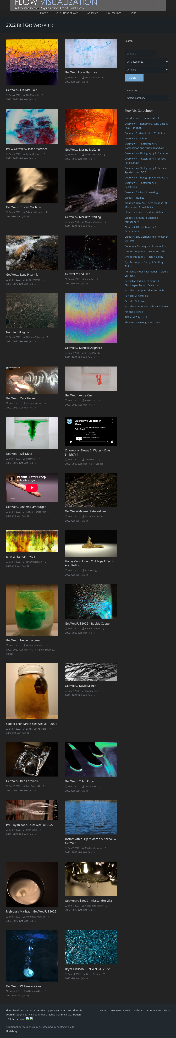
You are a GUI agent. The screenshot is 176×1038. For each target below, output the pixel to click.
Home (103, 1010)
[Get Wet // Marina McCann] (91, 127)
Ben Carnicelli (33, 786)
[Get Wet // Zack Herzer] (32, 380)
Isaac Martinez (33, 154)
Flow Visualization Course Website (26, 1010)
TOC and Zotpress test (137, 317)
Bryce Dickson (93, 974)
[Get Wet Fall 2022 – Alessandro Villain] (91, 879)
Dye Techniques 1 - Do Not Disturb (145, 251)
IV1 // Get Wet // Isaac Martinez (26, 149)
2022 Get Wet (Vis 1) (24, 99)
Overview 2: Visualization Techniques (146, 133)
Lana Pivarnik (33, 279)
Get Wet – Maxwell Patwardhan (85, 511)
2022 (9, 99)
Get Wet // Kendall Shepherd (83, 348)
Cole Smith (90, 459)
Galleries (139, 1010)
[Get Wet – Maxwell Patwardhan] (91, 490)
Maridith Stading (93, 222)
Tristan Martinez (34, 212)
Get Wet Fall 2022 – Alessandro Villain (89, 901)
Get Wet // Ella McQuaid (21, 90)
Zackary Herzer (33, 403)
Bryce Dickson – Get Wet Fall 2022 (87, 969)
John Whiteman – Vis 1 (20, 557)
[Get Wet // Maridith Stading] (91, 190)
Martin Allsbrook (93, 848)
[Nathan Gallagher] (32, 310)
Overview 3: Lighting (136, 138)
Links (167, 1010)
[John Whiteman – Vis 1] (32, 541)
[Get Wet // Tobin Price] (91, 759)
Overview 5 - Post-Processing (141, 192)
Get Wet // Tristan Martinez (23, 207)
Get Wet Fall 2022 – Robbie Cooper (88, 623)
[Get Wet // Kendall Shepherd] (91, 318)
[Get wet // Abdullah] (91, 253)
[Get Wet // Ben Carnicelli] (32, 759)
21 (50, 728)
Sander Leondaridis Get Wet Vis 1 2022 (31, 724)
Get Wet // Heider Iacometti (24, 640)
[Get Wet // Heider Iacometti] (32, 610)
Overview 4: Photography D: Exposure (146, 177)
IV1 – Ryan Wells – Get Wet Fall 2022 (30, 825)
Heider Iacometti (34, 645)
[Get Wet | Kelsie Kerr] (91, 379)
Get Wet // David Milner (80, 686)
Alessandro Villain (94, 905)
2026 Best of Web (120, 1010)
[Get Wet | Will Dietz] (32, 433)
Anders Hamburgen (36, 511)
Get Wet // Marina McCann (82, 149)
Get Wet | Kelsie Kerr (78, 395)
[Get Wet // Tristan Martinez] (32, 185)
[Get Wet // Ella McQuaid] (32, 62)
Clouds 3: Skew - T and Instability (144, 212)
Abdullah (89, 279)
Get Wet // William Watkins (23, 986)
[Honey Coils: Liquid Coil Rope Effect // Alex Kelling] (91, 543)
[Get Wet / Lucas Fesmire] (91, 53)
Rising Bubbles (45, 649)
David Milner (91, 691)
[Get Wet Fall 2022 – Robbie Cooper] (91, 601)
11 (49, 916)
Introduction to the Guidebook (142, 118)
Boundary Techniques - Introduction (146, 246)
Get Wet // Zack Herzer (21, 398)
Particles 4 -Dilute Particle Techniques (146, 306)
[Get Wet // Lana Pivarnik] (32, 253)
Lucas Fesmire (92, 77)
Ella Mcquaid (32, 95)
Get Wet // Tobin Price (79, 781)
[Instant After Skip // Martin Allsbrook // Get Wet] (91, 817)
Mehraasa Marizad (35, 916)
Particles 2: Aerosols (136, 295)
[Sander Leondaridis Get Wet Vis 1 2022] (32, 691)
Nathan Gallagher (17, 332)
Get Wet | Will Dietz (19, 454)
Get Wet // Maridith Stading (83, 217)
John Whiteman (34, 561)
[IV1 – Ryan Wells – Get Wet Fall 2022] (32, 810)
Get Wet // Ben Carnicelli (22, 781)
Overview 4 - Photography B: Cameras (146, 153)
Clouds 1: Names (134, 197)
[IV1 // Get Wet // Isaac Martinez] (32, 127)
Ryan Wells (31, 829)
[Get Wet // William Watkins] (32, 956)
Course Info (154, 1010)
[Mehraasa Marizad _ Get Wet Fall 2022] (32, 884)
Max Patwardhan (94, 516)
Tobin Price (90, 786)
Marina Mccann (93, 154)
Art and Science (134, 311)
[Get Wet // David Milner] (91, 672)
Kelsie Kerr (90, 400)
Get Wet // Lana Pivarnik (22, 274)
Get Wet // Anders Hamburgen (26, 507)
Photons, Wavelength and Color (143, 322)
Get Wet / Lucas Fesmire (81, 72)
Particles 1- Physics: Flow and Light (145, 290)
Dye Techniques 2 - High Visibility (144, 256)
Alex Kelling (91, 570)
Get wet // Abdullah (77, 274)
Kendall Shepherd (94, 353)
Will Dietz (30, 458)
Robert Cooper (92, 628)
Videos (99, 463)
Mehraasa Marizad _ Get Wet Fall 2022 (31, 911)
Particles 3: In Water (136, 301)
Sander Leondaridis (36, 728)
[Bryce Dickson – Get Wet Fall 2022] (91, 947)
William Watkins (34, 991)
